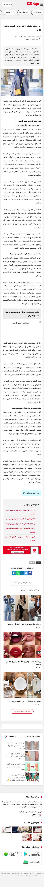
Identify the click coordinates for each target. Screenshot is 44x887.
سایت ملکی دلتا (7, 4)
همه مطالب (37, 12)
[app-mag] (22, 553)
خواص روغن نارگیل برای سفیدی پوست (25, 701)
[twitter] (26, 573)
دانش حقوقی (9, 12)
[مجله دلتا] (33, 5)
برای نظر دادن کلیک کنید (22, 582)
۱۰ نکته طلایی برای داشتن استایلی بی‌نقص (24, 624)
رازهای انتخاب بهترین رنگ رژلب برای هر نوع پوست (23, 662)
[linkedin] (22, 573)
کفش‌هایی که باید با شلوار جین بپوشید (20, 519)
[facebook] (30, 573)
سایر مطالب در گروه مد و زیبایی (31, 590)
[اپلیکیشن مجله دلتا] (32, 855)
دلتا (31, 873)
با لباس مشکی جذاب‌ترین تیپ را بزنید (20, 523)
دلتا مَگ (31, 563)
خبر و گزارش (23, 12)
